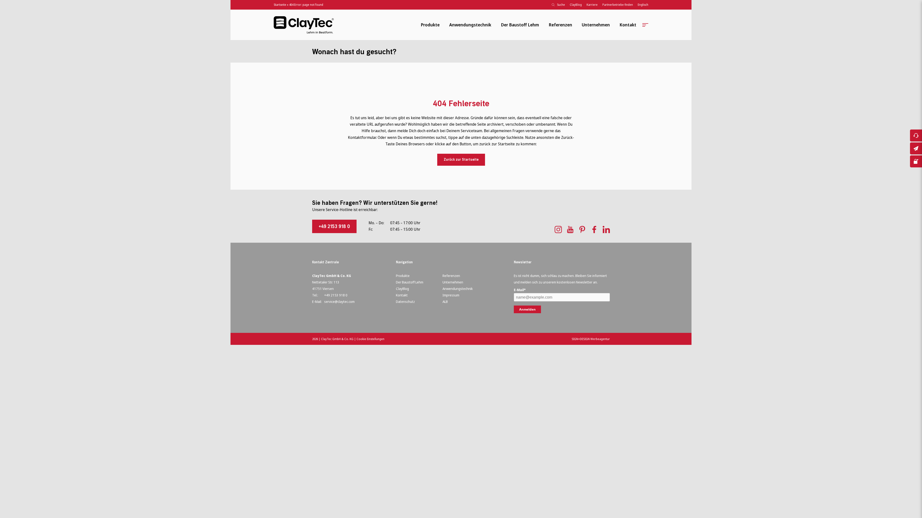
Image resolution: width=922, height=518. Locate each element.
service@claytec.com (339, 301)
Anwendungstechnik (470, 25)
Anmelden (527, 309)
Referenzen (560, 25)
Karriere (592, 5)
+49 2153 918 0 (334, 226)
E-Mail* (520, 290)
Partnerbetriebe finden (617, 5)
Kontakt (627, 25)
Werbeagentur (600, 339)
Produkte (430, 25)
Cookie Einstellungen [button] (370, 339)
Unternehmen (596, 25)
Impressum (451, 295)
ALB (445, 301)
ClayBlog (576, 5)
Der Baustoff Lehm (520, 25)
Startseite (280, 5)
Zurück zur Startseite (461, 160)
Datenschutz (405, 301)
